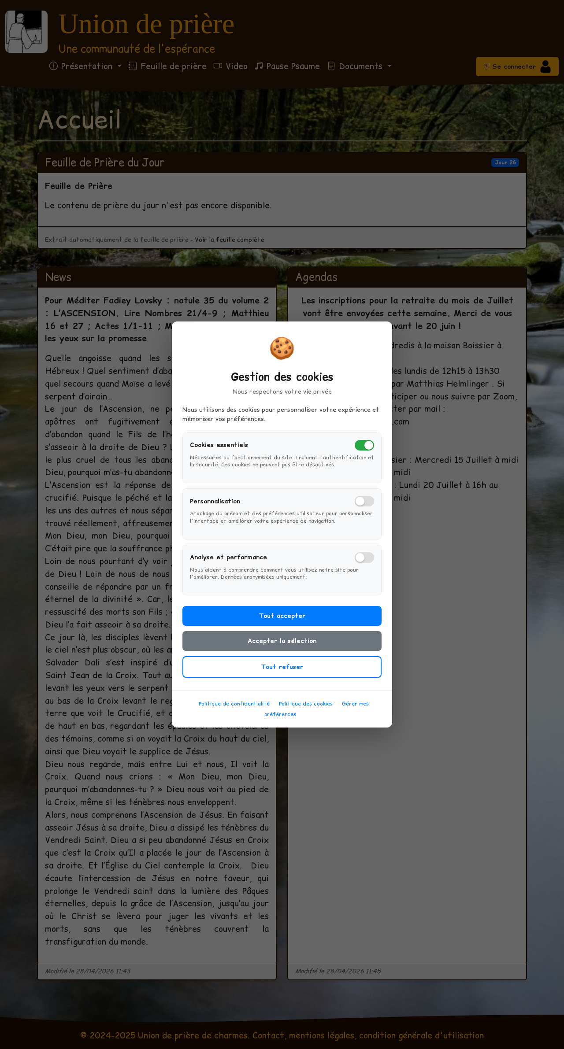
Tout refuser (282, 666)
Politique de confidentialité (234, 703)
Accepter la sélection (282, 640)
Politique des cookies (306, 703)
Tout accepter (282, 615)
